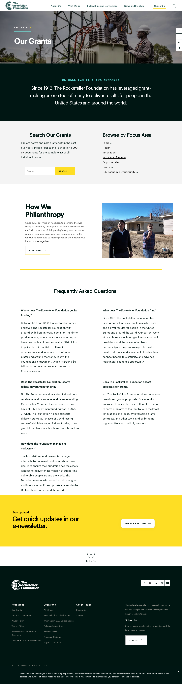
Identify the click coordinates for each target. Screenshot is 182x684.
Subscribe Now (136, 523)
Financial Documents (21, 615)
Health (106, 147)
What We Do (74, 5)
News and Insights (134, 5)
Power (106, 167)
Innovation (109, 152)
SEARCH (63, 171)
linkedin (179, 42)
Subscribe (159, 5)
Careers (79, 615)
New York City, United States (57, 615)
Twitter (150, 583)
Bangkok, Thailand (52, 637)
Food (106, 142)
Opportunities (111, 162)
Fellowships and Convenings (102, 5)
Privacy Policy (71, 676)
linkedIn (156, 583)
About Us (56, 5)
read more (35, 250)
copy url (179, 48)
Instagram (162, 583)
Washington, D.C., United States (59, 621)
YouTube (167, 583)
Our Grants (17, 610)
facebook (179, 30)
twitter (179, 36)
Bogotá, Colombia (52, 642)
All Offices (48, 610)
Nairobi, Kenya (50, 631)
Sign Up (133, 640)
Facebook (144, 583)
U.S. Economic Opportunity (119, 171)
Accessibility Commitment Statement (24, 633)
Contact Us (81, 610)
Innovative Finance (114, 157)
